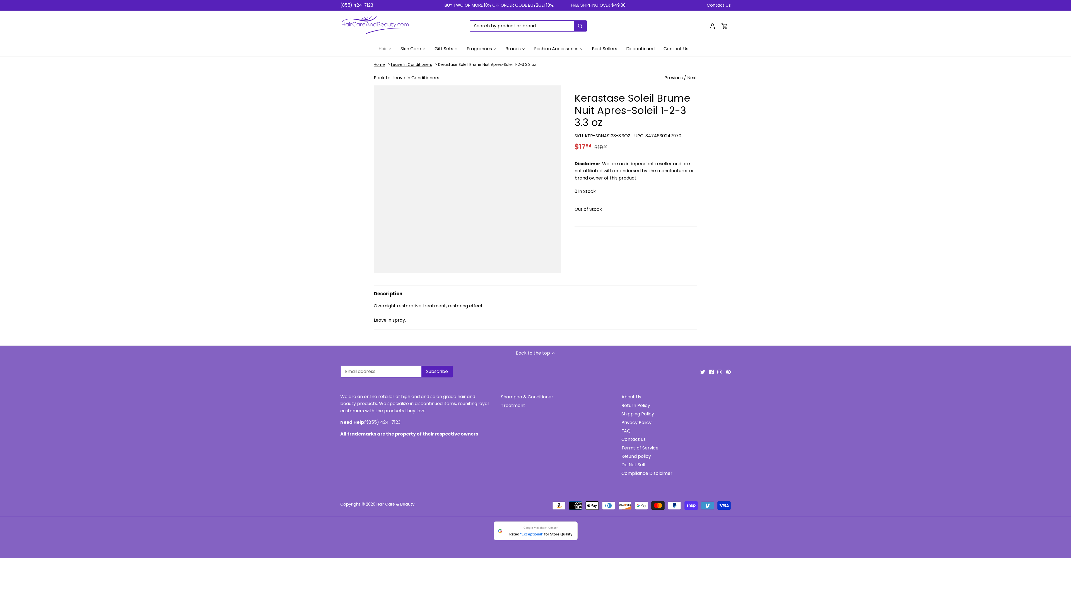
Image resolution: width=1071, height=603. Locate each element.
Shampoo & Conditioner (527, 397)
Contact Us (719, 5)
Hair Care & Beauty (395, 504)
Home (379, 64)
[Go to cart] (724, 26)
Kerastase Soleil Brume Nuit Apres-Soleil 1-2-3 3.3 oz (487, 64)
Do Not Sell (633, 464)
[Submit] (580, 26)
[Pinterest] (728, 372)
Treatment (513, 405)
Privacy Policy (636, 422)
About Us (631, 397)
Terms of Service (639, 448)
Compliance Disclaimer (646, 473)
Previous (673, 78)
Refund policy (636, 456)
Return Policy (635, 405)
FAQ (626, 431)
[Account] (712, 26)
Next (692, 78)
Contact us (633, 439)
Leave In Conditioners (411, 64)
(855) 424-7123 (356, 5)
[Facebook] (711, 372)
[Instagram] (719, 372)
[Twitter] (702, 372)
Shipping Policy (637, 414)
